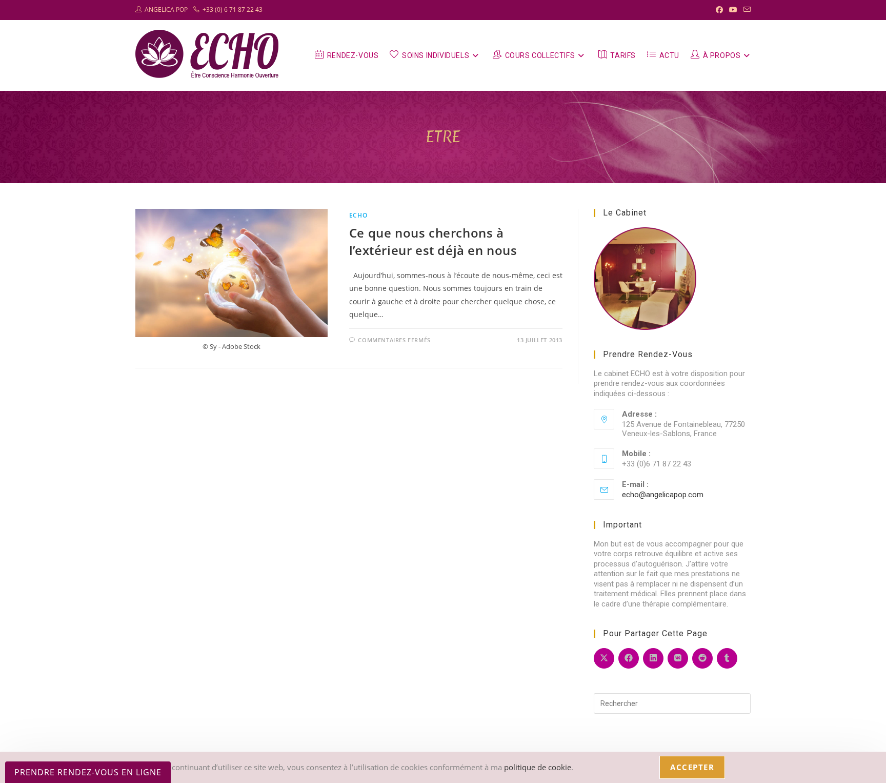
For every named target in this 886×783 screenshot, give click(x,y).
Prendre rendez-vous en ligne (88, 772)
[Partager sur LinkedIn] (653, 658)
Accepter (692, 767)
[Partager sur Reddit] (702, 658)
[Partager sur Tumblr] (727, 658)
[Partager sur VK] (678, 658)
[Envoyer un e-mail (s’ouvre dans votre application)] (745, 10)
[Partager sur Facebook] (628, 658)
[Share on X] (604, 658)
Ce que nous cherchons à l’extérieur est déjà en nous (433, 241)
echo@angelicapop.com (662, 494)
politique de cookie (537, 767)
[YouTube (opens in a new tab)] (733, 10)
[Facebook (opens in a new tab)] (719, 10)
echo (358, 215)
